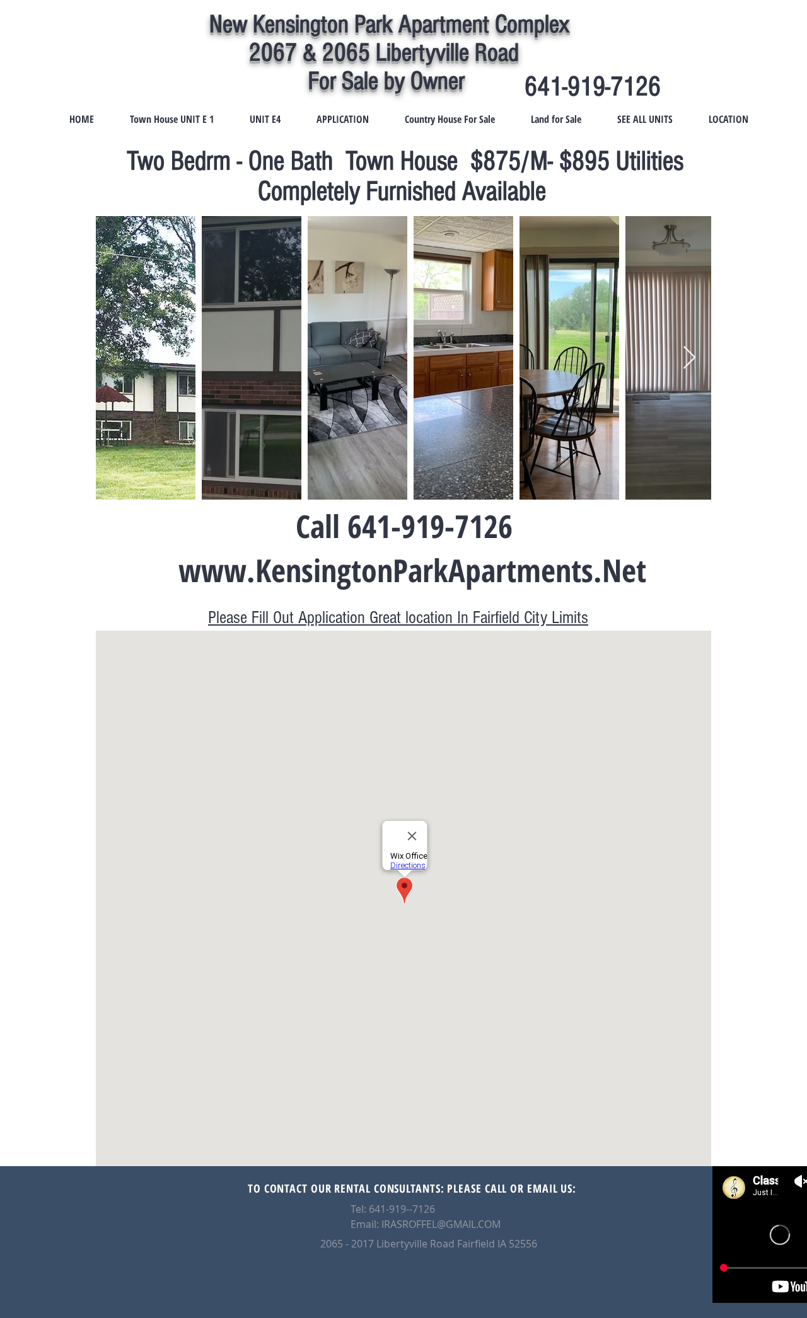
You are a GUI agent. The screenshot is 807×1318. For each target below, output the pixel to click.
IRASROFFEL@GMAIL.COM (441, 1224)
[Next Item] (689, 358)
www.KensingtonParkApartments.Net (412, 570)
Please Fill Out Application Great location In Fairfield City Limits (398, 617)
